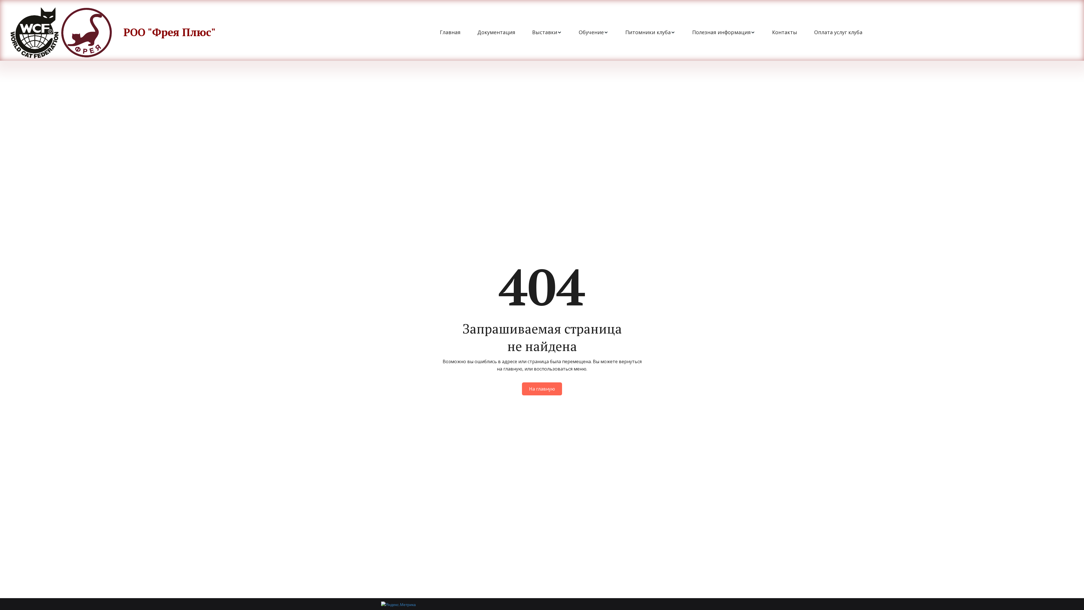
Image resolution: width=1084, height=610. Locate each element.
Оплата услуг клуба (838, 32)
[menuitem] (450, 32)
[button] (547, 32)
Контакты (784, 32)
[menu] (651, 32)
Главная (450, 32)
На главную (542, 389)
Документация (496, 32)
